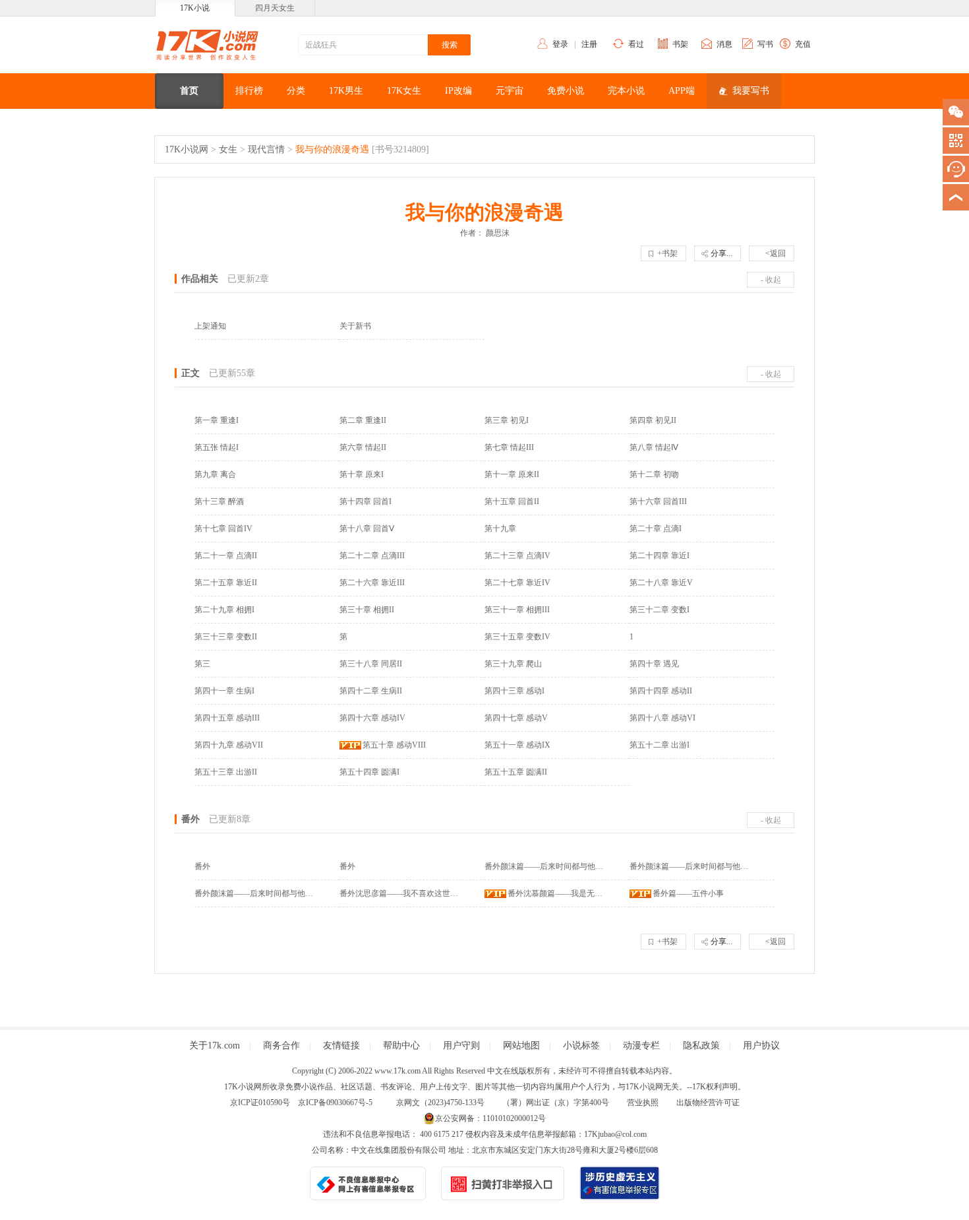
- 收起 (771, 279)
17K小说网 (186, 149)
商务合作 (281, 1045)
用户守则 (461, 1045)
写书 (765, 44)
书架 (680, 44)
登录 (560, 44)
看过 (636, 44)
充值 (803, 44)
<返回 (775, 253)
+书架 (667, 253)
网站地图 (521, 1045)
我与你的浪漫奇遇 (332, 149)
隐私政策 (701, 1045)
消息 (724, 44)
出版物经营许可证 (708, 1102)
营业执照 (643, 1102)
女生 (228, 149)
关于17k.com (214, 1045)
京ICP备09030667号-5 (335, 1102)
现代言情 (266, 149)
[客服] (956, 169)
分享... (721, 253)
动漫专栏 (641, 1045)
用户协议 (761, 1045)
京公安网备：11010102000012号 (490, 1118)
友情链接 (341, 1045)
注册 (589, 44)
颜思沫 (498, 233)
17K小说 (195, 8)
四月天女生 (275, 8)
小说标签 (581, 1045)
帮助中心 (401, 1045)
